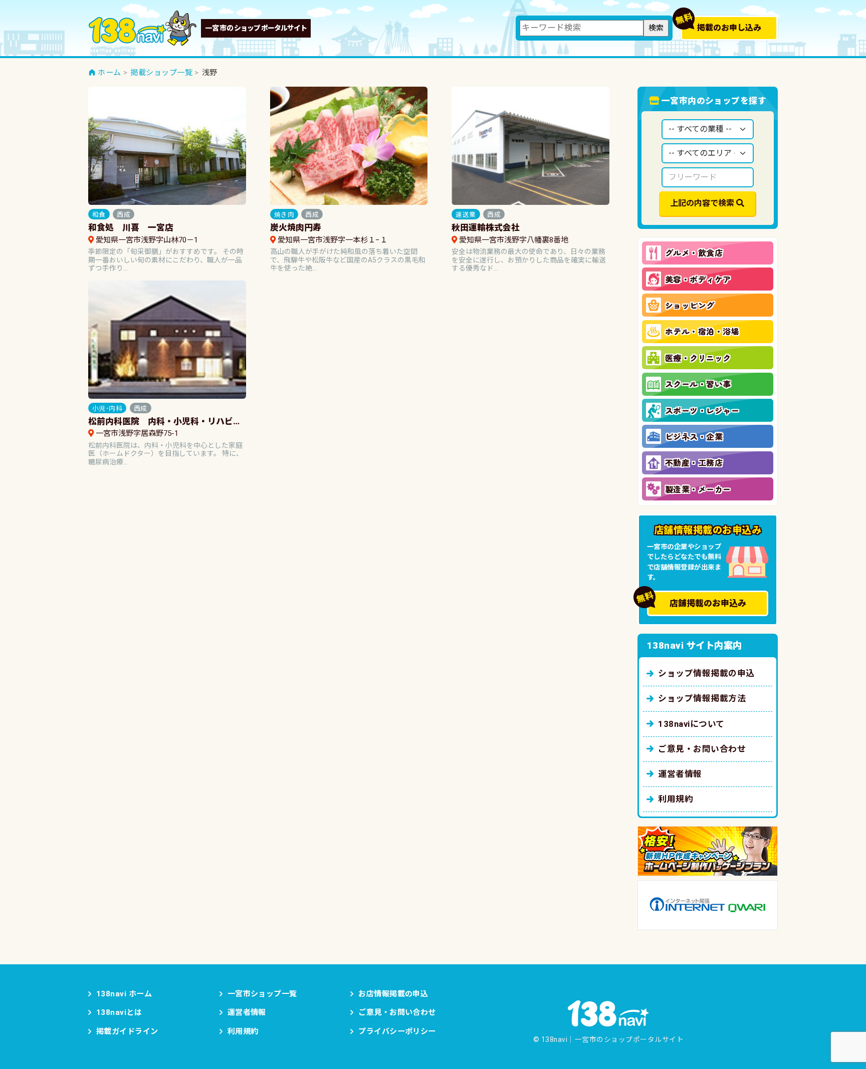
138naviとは (119, 1012)
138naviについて (691, 724)
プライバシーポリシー (397, 1031)
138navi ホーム (124, 993)
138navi (142, 28)
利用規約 (675, 799)
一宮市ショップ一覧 (262, 993)
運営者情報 (680, 774)
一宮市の (256, 28)
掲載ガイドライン (127, 1031)
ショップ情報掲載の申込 (706, 673)
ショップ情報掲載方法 (702, 698)
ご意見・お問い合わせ (702, 749)
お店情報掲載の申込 (393, 993)
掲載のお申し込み (729, 28)
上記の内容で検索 (702, 203)
